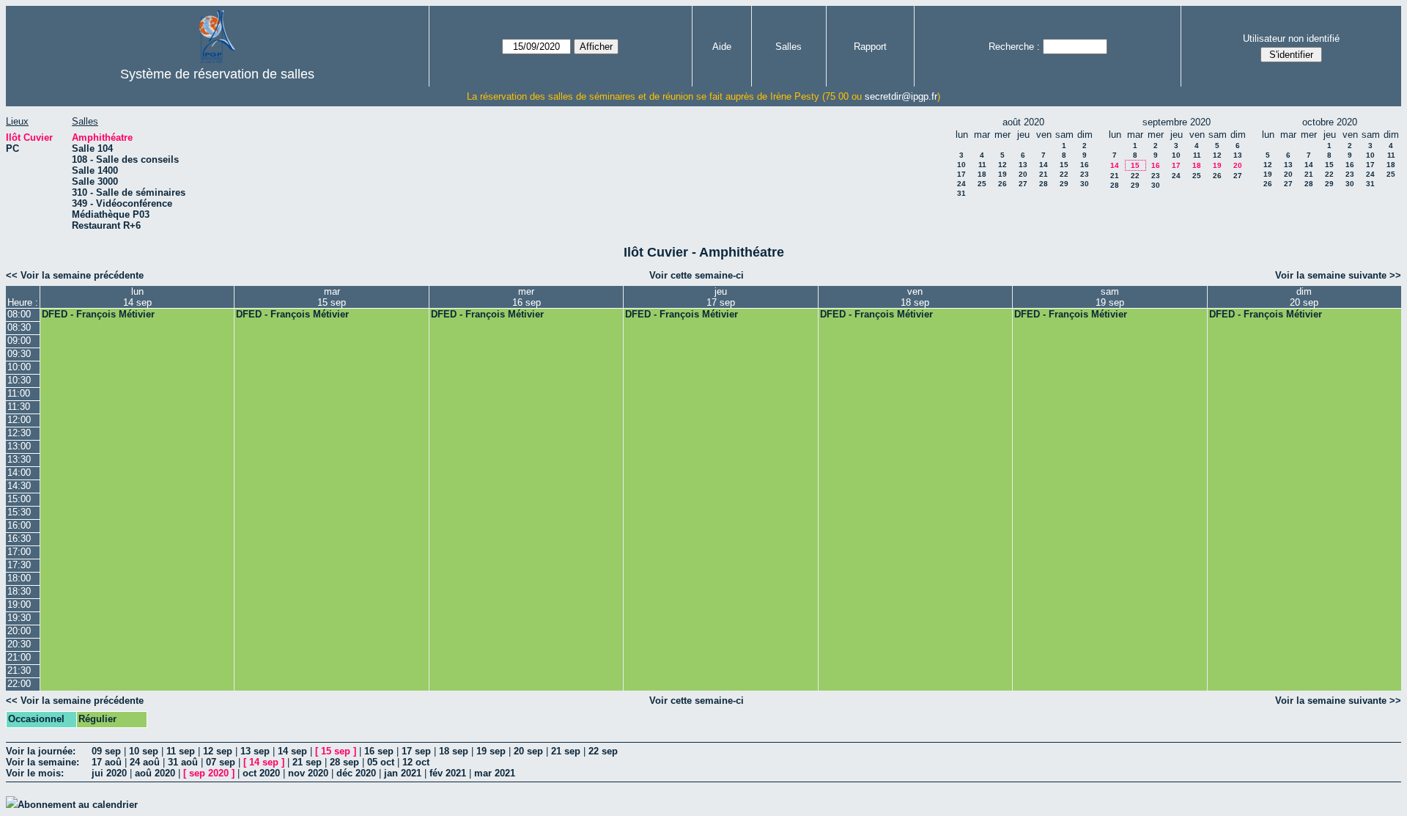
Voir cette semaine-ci (696, 275)
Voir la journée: (40, 751)
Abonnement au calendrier (78, 804)
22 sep (603, 751)
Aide (721, 46)
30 (1084, 184)
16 (1084, 165)
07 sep (220, 762)
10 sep (143, 751)
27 (1023, 184)
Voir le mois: (35, 773)
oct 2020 (261, 773)
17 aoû (107, 762)
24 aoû (145, 762)
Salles (788, 46)
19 (1002, 174)
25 (982, 184)
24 (961, 184)
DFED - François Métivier (98, 314)
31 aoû (183, 762)
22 (1064, 174)
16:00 (19, 525)
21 (1043, 174)
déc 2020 (356, 773)
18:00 (19, 578)
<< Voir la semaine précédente (75, 275)
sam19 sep (1110, 297)
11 (982, 165)
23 (1084, 174)
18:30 (19, 591)
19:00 (19, 604)
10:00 (19, 366)
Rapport (870, 46)
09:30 (19, 353)
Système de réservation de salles (217, 74)
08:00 (19, 314)
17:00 (19, 551)
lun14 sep (137, 297)
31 (961, 193)
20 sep (528, 751)
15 (1064, 165)
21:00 (19, 657)
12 (1002, 165)
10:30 (19, 380)
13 (1023, 165)
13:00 (19, 446)
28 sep (344, 762)
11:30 (18, 406)
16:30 (19, 538)
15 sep (335, 751)
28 (1043, 184)
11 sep (180, 751)
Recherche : (1014, 46)
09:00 (19, 340)
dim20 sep (1304, 297)
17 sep (416, 751)
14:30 (19, 485)
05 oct (380, 762)
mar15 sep (331, 297)
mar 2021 (494, 773)
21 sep (565, 751)
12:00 (19, 419)
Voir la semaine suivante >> (1338, 275)
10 (961, 165)
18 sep (453, 751)
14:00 (19, 472)
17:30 (19, 564)
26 (1002, 184)
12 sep (217, 751)
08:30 (19, 327)
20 (1023, 174)
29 (1064, 184)
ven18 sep (915, 297)
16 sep (379, 751)
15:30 (19, 512)
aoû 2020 (155, 773)
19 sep (491, 751)
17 (961, 174)
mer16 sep (526, 297)
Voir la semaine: (42, 762)
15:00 (19, 498)
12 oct (415, 762)
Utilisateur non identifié (1291, 38)
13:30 (19, 459)
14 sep (292, 751)
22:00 (19, 683)
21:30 (19, 670)
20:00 (19, 630)
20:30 (19, 644)
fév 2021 (447, 773)
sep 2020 (209, 773)
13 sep (255, 751)
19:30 (19, 617)
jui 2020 (109, 773)
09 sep (106, 751)
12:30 (19, 432)
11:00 (18, 393)
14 (1043, 165)
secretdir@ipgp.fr (901, 96)
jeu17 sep (720, 297)
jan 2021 (402, 773)
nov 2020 (308, 773)
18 (982, 174)
